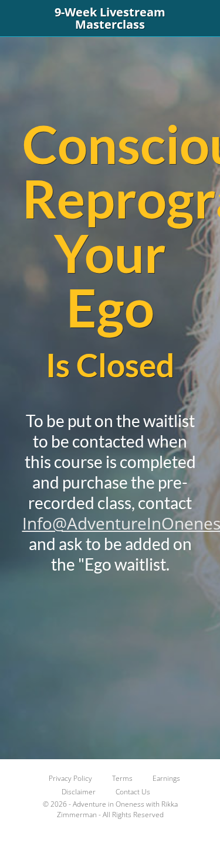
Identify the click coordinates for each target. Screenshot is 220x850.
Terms (122, 778)
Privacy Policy (70, 778)
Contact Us (133, 792)
